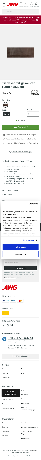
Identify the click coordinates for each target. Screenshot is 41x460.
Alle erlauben (21, 247)
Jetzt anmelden (20, 268)
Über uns (5, 427)
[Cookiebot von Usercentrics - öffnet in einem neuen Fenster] (29, 204)
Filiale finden (6, 377)
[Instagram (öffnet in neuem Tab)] (8, 326)
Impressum (24, 394)
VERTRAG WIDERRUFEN (10, 393)
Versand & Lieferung (8, 400)
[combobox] (22, 11)
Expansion (5, 435)
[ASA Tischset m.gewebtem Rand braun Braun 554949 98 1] (20, 53)
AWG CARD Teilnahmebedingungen (28, 409)
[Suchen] (4, 11)
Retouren (5, 404)
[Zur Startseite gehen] (12, 4)
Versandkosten (34, 451)
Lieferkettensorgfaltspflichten (29, 427)
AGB (22, 390)
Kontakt (23, 369)
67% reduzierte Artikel (23, 20)
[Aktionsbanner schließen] (37, 20)
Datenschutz (25, 403)
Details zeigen (28, 240)
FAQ (22, 373)
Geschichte (5, 431)
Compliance (25, 423)
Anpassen (19, 254)
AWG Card (5, 373)
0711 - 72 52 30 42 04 (20, 338)
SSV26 (21, 22)
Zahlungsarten (25, 399)
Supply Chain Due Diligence (26, 433)
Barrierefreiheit (25, 438)
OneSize (7, 114)
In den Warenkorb (19, 127)
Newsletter (5, 369)
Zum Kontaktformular (20, 356)
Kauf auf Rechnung (8, 408)
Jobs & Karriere (6, 423)
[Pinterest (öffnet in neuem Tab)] (12, 326)
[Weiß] (5, 105)
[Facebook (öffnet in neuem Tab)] (4, 326)
